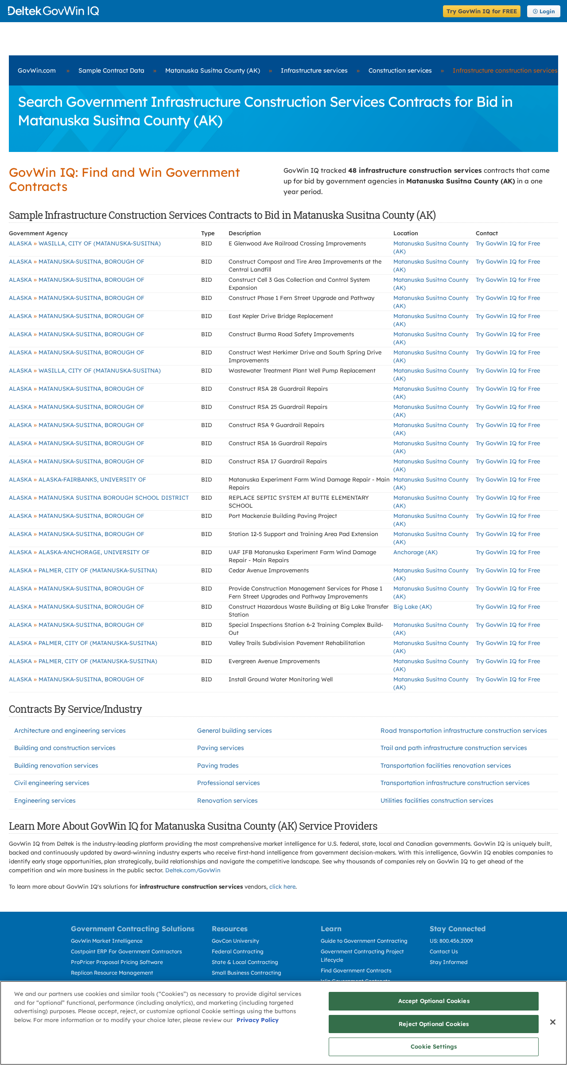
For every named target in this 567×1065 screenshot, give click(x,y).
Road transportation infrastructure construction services (464, 731)
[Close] (553, 1022)
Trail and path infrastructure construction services (454, 748)
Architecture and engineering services (70, 731)
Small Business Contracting (246, 972)
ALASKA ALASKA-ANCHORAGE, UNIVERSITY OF (79, 552)
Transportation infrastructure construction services (455, 783)
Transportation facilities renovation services (446, 766)
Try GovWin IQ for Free (508, 243)
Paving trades (218, 766)
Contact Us (444, 951)
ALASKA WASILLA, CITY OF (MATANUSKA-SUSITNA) (85, 243)
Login (547, 11)
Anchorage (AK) (415, 552)
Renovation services (227, 801)
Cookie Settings (434, 1046)
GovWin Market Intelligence (107, 940)
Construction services (400, 70)
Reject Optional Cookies (434, 1023)
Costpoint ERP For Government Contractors (126, 951)
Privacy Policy (258, 1019)
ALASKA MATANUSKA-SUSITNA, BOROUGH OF (76, 261)
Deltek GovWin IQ (223, 11)
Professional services (228, 783)
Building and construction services (65, 748)
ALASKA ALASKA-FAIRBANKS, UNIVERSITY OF (77, 479)
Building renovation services (56, 766)
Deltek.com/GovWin (193, 870)
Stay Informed (449, 962)
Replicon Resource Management (112, 972)
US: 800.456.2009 (451, 940)
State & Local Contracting (245, 962)
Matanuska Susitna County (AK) (212, 70)
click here (282, 886)
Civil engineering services (51, 783)
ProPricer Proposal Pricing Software (117, 962)
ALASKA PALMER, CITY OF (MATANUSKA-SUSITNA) (83, 570)
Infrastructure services (314, 70)
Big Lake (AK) (412, 606)
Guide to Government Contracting (364, 940)
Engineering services (45, 801)
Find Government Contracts (356, 970)
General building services (234, 731)
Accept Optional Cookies (434, 1000)
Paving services (220, 748)
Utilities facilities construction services (437, 801)
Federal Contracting (238, 951)
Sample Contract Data (111, 70)
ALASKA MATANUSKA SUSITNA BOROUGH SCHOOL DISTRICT (99, 497)
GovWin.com (37, 70)
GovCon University (235, 940)
